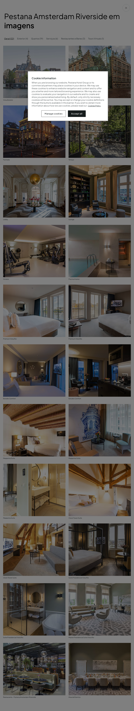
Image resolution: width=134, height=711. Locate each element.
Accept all (76, 113)
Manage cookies (54, 113)
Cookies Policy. (94, 106)
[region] (68, 96)
